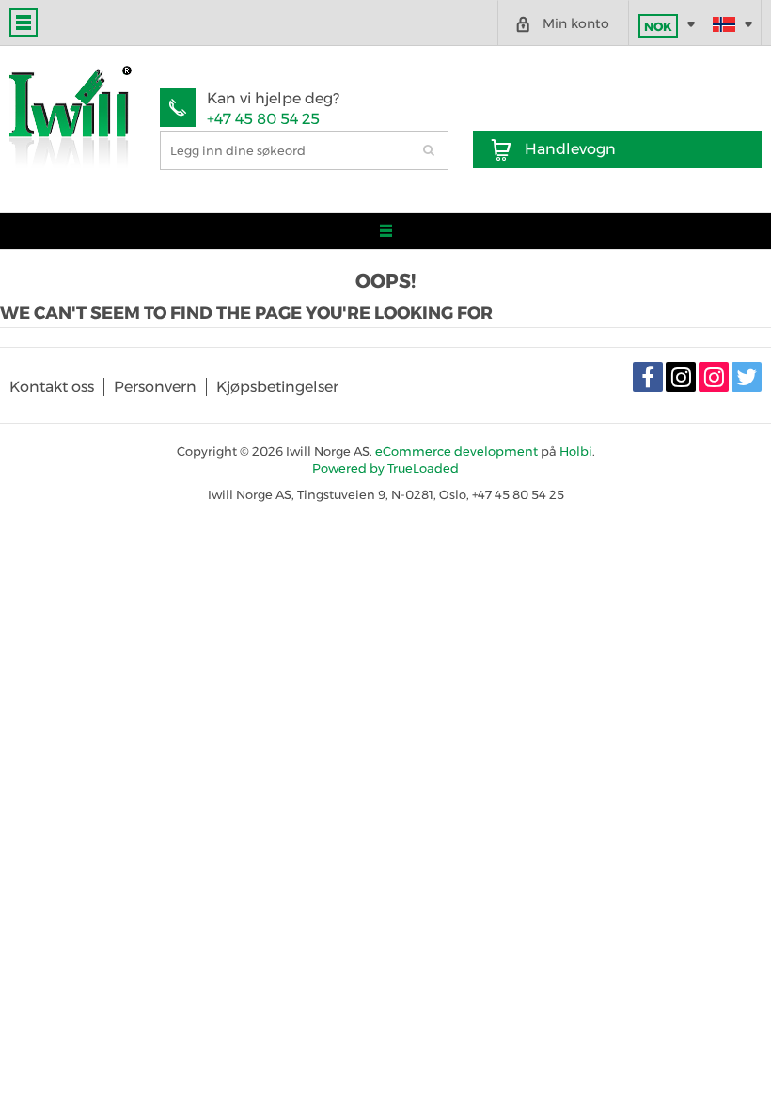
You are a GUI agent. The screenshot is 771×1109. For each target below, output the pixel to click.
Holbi (575, 451)
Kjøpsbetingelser (277, 387)
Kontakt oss (51, 387)
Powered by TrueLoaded (385, 468)
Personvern (155, 387)
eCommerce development (456, 451)
